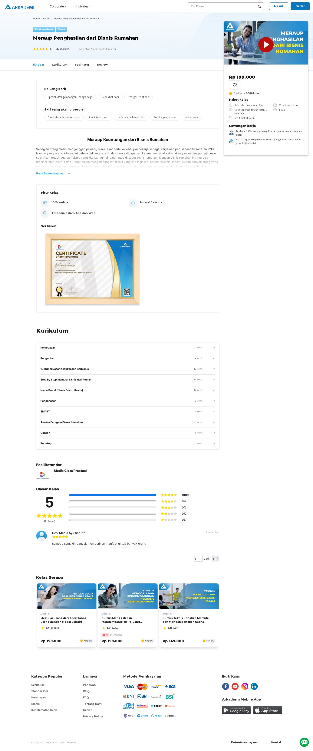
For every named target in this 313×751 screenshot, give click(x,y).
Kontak (276, 742)
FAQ (86, 697)
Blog (86, 691)
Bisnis (35, 703)
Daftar (300, 6)
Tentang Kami (92, 703)
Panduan (89, 684)
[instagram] (244, 686)
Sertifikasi (38, 684)
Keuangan (38, 697)
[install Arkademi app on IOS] (267, 710)
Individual (82, 6)
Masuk (279, 6)
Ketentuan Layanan (245, 742)
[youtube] (235, 686)
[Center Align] (234, 84)
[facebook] (225, 686)
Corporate (57, 6)
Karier (87, 710)
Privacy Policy (93, 716)
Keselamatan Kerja (44, 710)
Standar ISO (39, 691)
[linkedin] (254, 686)
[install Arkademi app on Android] (236, 710)
